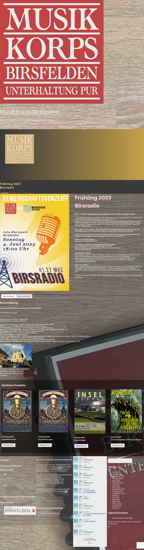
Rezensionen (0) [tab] (23, 296)
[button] (65, 197)
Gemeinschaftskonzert (123, 275)
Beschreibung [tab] (8, 296)
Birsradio (14, 313)
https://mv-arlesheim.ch (105, 219)
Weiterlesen (8, 445)
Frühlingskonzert (107, 275)
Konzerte (86, 275)
